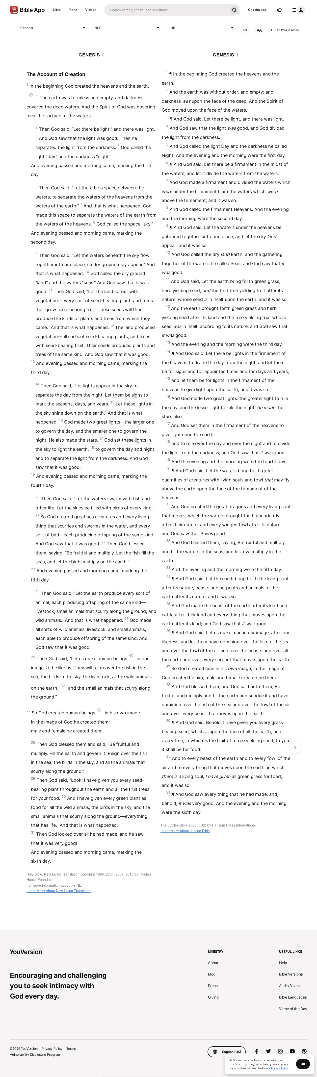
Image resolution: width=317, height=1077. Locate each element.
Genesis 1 (27, 27)
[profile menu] (297, 10)
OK (303, 1064)
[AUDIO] (245, 30)
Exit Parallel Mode (287, 30)
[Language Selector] (279, 10)
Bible (57, 10)
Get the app (257, 10)
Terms (71, 1049)
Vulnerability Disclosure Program (35, 1054)
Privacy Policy (52, 1049)
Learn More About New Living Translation (58, 890)
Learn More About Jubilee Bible (185, 830)
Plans (73, 10)
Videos (90, 10)
